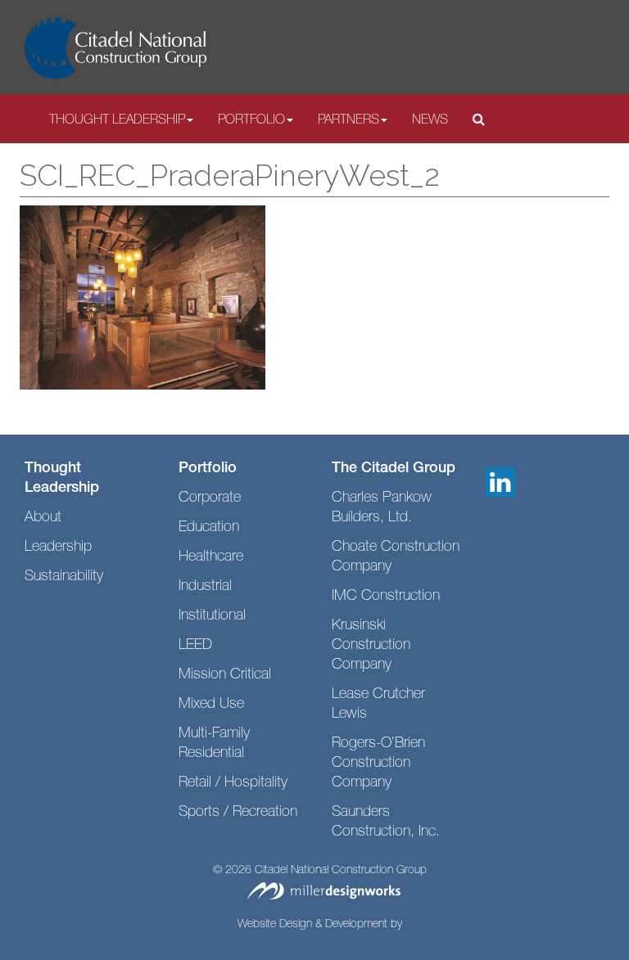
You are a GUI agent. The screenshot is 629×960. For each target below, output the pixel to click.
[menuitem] (121, 120)
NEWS (430, 121)
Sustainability (64, 577)
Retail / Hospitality (233, 783)
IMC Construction (386, 596)
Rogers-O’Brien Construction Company (378, 764)
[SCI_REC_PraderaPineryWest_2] (142, 298)
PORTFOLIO (251, 121)
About (43, 518)
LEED (195, 645)
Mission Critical (225, 675)
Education (209, 528)
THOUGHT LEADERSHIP (117, 121)
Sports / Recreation (238, 812)
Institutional (212, 616)
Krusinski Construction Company (371, 646)
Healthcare (211, 557)
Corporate (210, 498)
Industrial (205, 586)
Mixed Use (211, 704)
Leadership (58, 547)
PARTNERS (348, 121)
